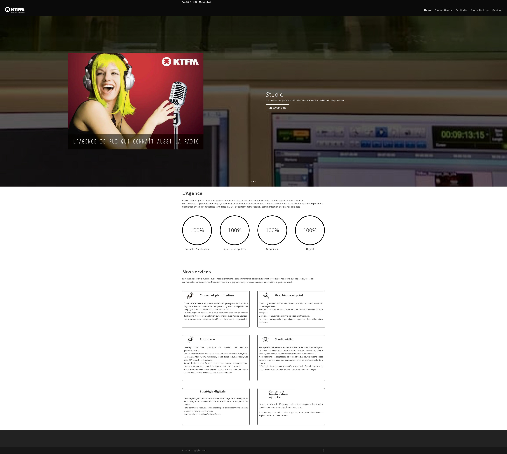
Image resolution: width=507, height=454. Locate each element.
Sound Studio (443, 10)
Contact (497, 10)
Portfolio (462, 10)
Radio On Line (480, 10)
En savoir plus (277, 107)
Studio (274, 94)
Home (428, 10)
